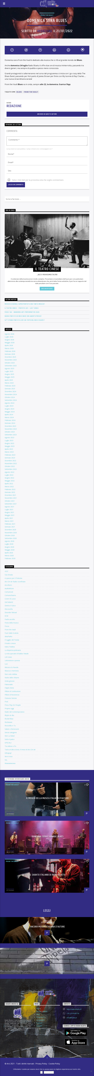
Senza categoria (11, 732)
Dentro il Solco (10, 606)
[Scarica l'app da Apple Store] (76, 1042)
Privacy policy (49, 1072)
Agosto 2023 (9, 437)
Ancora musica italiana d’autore (47, 927)
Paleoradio (9, 684)
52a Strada (9, 575)
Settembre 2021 (11, 504)
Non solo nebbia (11, 674)
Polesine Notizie (11, 698)
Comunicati (9, 592)
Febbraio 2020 (10, 558)
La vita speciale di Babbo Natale (17, 654)
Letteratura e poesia (12, 660)
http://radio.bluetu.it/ (74, 1009)
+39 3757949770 (73, 1013)
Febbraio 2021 (10, 524)
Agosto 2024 (9, 403)
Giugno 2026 (9, 340)
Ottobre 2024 (10, 397)
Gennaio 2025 (10, 389)
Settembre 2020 (11, 538)
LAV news (8, 657)
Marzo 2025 (9, 383)
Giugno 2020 (9, 547)
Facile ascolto (10, 619)
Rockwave (8, 722)
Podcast (39, 1023)
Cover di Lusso (10, 599)
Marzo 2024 (9, 417)
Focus (7, 626)
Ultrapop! (8, 753)
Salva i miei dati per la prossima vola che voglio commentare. (38, 180)
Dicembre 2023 (10, 426)
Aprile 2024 (9, 414)
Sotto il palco (9, 739)
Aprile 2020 (9, 553)
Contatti (39, 1026)
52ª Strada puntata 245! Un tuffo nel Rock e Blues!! (25, 320)
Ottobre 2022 (10, 466)
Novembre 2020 (11, 532)
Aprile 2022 (9, 483)
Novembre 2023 (11, 429)
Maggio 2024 (9, 412)
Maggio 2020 (9, 550)
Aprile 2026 (9, 345)
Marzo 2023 (9, 452)
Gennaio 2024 (10, 423)
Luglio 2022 (9, 475)
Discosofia (9, 609)
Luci (6, 664)
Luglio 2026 (9, 337)
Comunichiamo (10, 595)
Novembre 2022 (11, 463)
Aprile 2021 (9, 518)
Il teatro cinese (10, 643)
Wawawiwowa (10, 763)
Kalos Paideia (10, 647)
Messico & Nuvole (11, 667)
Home (38, 1008)
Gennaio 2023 (10, 458)
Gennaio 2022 (10, 492)
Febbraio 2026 (10, 351)
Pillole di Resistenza (12, 695)
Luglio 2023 (9, 440)
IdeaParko (8, 636)
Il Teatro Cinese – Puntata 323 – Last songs (22, 308)
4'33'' (6, 571)
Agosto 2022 (9, 472)
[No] (91, 1071)
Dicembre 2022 (10, 460)
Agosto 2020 (9, 541)
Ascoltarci (8, 585)
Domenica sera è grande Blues (48, 837)
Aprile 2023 (9, 449)
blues (19, 92)
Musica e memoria (12, 671)
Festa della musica (11, 623)
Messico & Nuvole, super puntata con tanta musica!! (25, 304)
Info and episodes (47, 289)
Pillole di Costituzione (13, 691)
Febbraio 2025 (10, 386)
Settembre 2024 (11, 400)
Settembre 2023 (11, 435)
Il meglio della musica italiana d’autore (47, 798)
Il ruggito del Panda (12, 640)
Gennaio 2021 (10, 527)
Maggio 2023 (9, 446)
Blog (38, 1014)
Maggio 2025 (9, 377)
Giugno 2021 (9, 512)
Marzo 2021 (9, 521)
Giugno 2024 (9, 409)
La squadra (40, 1020)
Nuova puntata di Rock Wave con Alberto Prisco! (23, 316)
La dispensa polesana (13, 650)
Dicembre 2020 (10, 530)
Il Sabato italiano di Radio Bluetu (47, 875)
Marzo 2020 (9, 555)
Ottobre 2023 (10, 432)
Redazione (45, 31)
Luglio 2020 (9, 544)
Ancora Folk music (47, 958)
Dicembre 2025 (10, 357)
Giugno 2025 (9, 374)
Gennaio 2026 (10, 354)
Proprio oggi (9, 708)
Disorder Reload (11, 612)
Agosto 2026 (9, 334)
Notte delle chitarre (12, 677)
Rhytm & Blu (9, 715)
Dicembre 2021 (10, 495)
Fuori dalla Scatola (11, 633)
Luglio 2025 (9, 371)
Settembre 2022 (11, 469)
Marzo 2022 (9, 486)
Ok (41, 1072)
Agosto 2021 (9, 507)
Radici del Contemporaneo (14, 712)
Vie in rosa (8, 756)
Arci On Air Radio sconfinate (15, 582)
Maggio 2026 (9, 342)
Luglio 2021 (9, 509)
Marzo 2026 (9, 348)
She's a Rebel (10, 736)
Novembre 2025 (11, 360)
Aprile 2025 (9, 380)
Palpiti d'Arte (9, 688)
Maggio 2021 (9, 515)
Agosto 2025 (9, 368)
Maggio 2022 (9, 481)
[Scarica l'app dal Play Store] (76, 1032)
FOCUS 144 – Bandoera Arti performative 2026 (22, 312)
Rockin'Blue (9, 719)
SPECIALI (8, 743)
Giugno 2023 (9, 443)
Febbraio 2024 (10, 420)
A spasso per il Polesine (13, 578)
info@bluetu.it (72, 1018)
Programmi (40, 1017)
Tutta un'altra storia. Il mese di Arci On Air (20, 749)
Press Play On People (13, 705)
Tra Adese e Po (10, 746)
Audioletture (9, 588)
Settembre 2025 (11, 366)
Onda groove (9, 681)
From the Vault (46, 15)
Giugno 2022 (9, 478)
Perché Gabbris (41, 1011)
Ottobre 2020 (10, 535)
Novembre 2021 (11, 498)
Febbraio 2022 (10, 489)
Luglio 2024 (9, 406)
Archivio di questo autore (47, 114)
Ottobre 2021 (10, 501)
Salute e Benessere (12, 729)
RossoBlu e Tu (10, 725)
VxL (6, 760)
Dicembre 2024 (10, 391)
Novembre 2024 (11, 394)
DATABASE (9, 602)
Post (6, 701)
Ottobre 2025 (10, 363)
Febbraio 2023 (10, 455)
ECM (6, 616)
